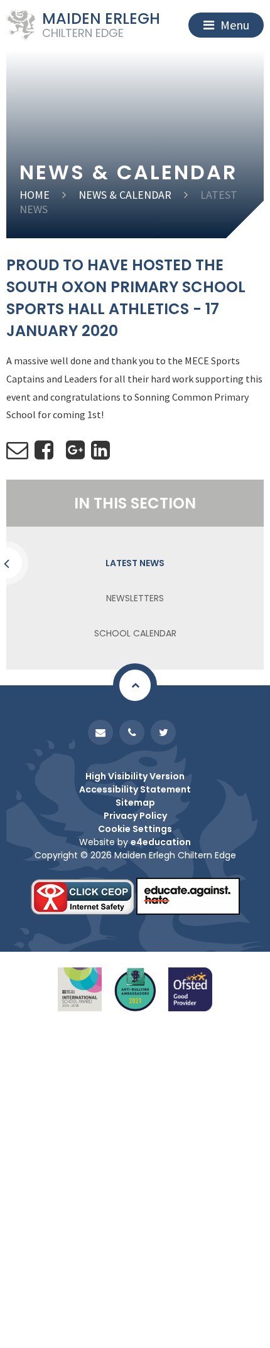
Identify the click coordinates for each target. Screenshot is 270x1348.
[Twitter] (163, 732)
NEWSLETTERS (135, 598)
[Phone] (131, 732)
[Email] (100, 732)
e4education (161, 842)
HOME (34, 194)
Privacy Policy (135, 815)
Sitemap (135, 802)
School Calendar (135, 633)
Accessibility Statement (135, 789)
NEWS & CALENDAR (124, 194)
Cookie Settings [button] (135, 829)
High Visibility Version (135, 776)
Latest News (135, 563)
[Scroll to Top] (135, 685)
